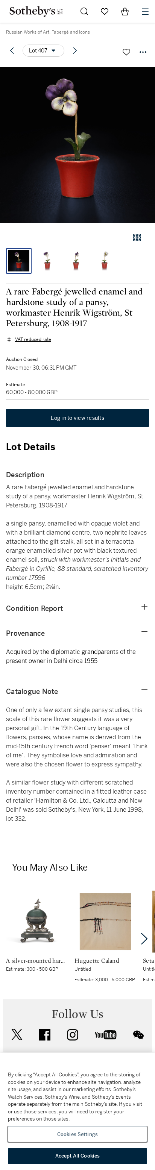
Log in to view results (77, 418)
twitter (17, 1035)
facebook (44, 1035)
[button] (77, 145)
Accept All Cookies (77, 1156)
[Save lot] (126, 52)
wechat (138, 1035)
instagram (72, 1035)
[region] (77, 1111)
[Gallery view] (137, 237)
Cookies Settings (77, 1134)
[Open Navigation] (145, 11)
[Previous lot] (12, 51)
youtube (106, 1034)
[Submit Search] (84, 11)
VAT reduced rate (33, 339)
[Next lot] (74, 51)
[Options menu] (142, 52)
